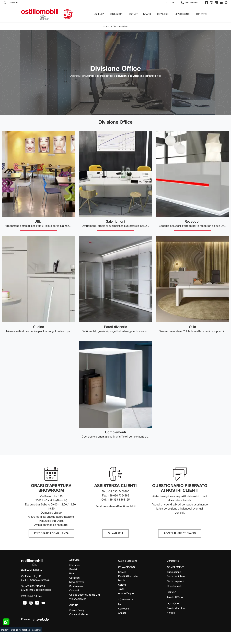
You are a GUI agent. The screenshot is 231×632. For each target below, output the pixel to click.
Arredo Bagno (126, 593)
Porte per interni (176, 576)
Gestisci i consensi (31, 630)
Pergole (171, 612)
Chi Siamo (74, 565)
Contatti (201, 14)
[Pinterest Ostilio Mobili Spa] (226, 3)
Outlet (133, 14)
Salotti (122, 584)
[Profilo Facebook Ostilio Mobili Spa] (206, 3)
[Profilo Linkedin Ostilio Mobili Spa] (216, 3)
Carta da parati (175, 581)
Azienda (99, 14)
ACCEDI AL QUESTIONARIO (180, 533)
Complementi (174, 586)
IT (168, 3)
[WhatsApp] (6, 621)
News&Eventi (182, 14)
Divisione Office (120, 26)
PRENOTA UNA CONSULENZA (51, 533)
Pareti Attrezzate (128, 576)
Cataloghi (162, 14)
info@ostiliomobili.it (40, 589)
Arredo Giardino (176, 608)
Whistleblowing (77, 599)
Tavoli (121, 589)
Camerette (173, 561)
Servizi (73, 569)
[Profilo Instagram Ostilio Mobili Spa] (211, 3)
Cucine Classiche (127, 561)
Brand (147, 14)
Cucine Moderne (78, 614)
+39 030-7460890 (35, 586)
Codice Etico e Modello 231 (84, 594)
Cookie (14, 630)
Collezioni (116, 14)
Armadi (122, 613)
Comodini (123, 608)
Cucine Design (77, 610)
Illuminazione (174, 572)
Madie (121, 580)
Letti (120, 604)
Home (106, 26)
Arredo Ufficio (175, 597)
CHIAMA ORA (115, 533)
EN (173, 3)
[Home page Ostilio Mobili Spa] (39, 14)
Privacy (4, 630)
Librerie (122, 572)
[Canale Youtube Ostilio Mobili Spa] (221, 3)
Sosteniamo (76, 586)
